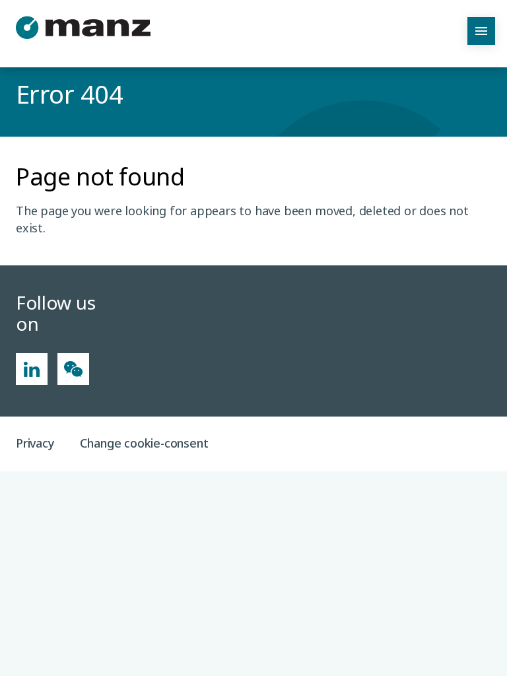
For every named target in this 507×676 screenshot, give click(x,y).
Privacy (35, 443)
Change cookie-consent (144, 443)
